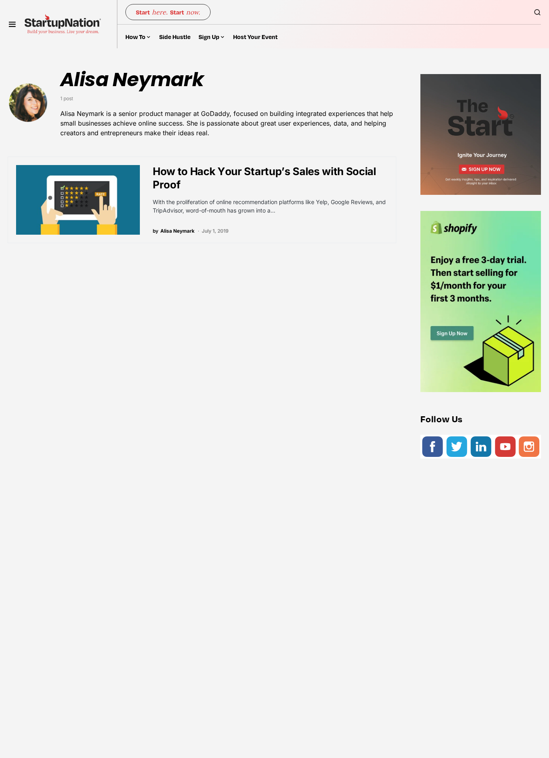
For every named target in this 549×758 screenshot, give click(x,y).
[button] (12, 24)
